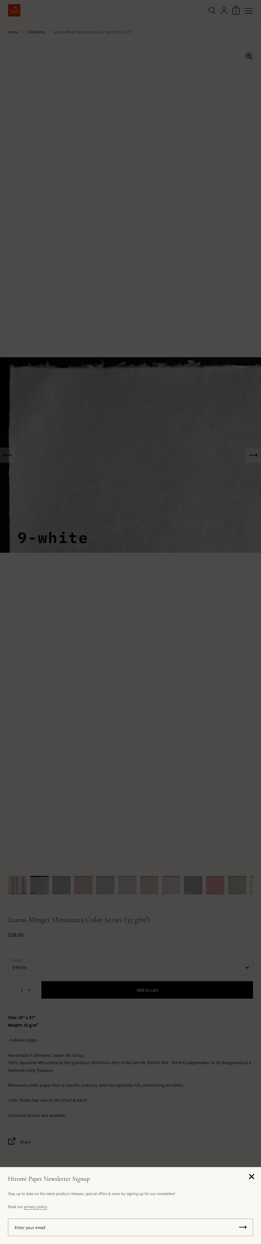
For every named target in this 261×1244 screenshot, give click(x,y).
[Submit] (243, 1227)
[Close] (251, 1177)
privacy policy (35, 1206)
